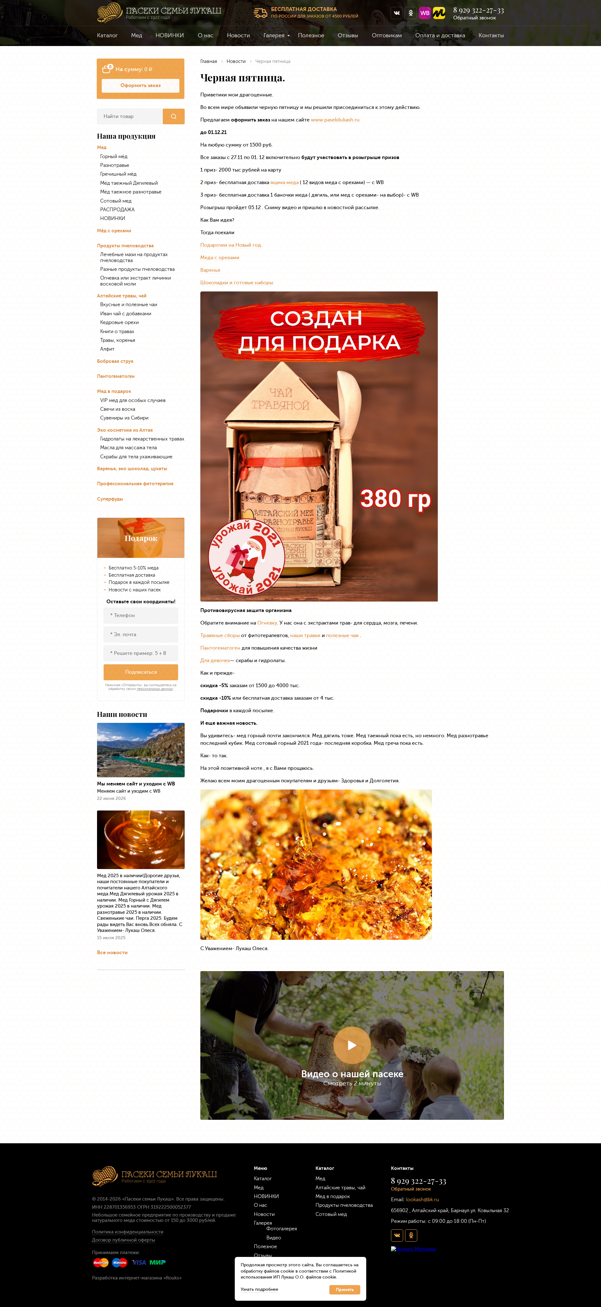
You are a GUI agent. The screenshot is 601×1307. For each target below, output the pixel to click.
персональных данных (155, 689)
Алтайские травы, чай (121, 296)
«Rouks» (172, 1278)
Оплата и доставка (440, 35)
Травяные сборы (220, 635)
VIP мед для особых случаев (133, 400)
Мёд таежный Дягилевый (129, 183)
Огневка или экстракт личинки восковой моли (135, 280)
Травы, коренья (117, 340)
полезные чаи (342, 635)
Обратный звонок (474, 18)
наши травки (305, 635)
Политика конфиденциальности (127, 1232)
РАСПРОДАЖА (117, 210)
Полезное (311, 35)
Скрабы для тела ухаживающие (136, 457)
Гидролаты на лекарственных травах (142, 439)
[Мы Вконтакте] (397, 13)
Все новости (112, 952)
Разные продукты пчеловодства (137, 269)
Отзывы (348, 35)
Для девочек (215, 660)
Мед (136, 35)
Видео (273, 1238)
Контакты (491, 35)
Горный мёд (113, 156)
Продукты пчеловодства (125, 246)
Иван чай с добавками (125, 313)
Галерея (274, 35)
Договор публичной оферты (123, 1240)
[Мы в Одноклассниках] (411, 13)
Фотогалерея (281, 1229)
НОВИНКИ (170, 35)
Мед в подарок (114, 391)
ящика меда (284, 182)
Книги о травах (117, 331)
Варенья (210, 270)
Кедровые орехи (119, 322)
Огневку (267, 623)
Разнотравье (114, 165)
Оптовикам (387, 35)
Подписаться (141, 672)
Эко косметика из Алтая (125, 430)
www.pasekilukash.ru (335, 120)
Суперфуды (110, 499)
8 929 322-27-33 (478, 9)
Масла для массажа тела (128, 447)
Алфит (107, 349)
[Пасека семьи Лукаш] (159, 13)
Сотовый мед (115, 201)
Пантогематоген (116, 376)
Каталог (107, 35)
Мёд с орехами (114, 231)
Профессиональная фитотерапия (135, 483)
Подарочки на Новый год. (231, 245)
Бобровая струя (115, 361)
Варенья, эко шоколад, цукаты (132, 468)
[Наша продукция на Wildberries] (425, 13)
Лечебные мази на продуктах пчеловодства (134, 257)
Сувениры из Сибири (124, 418)
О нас (205, 35)
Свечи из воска (117, 409)
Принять (345, 1289)
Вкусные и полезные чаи (128, 304)
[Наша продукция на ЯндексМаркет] (439, 13)
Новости (238, 35)
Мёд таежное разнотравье (131, 192)
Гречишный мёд (118, 174)
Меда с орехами (219, 257)
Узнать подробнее (259, 1289)
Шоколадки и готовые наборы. (237, 283)
